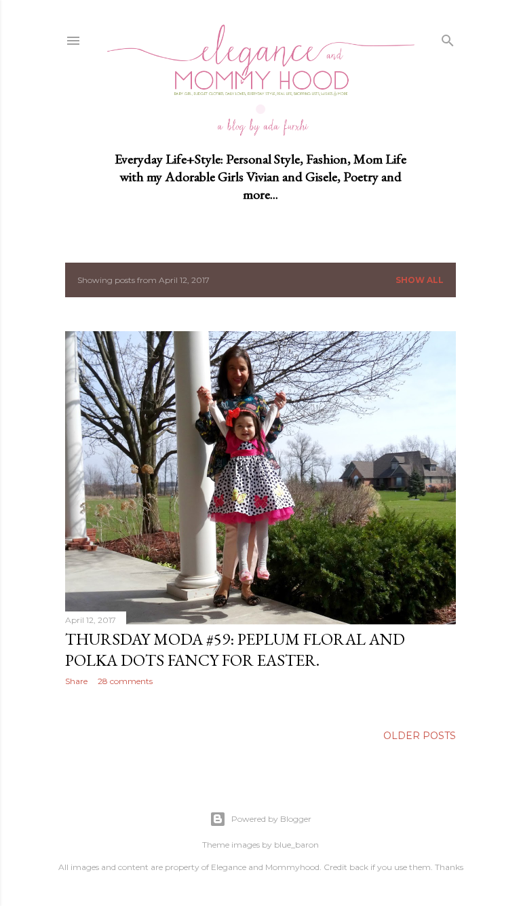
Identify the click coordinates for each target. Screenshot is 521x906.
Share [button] (76, 681)
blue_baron (296, 844)
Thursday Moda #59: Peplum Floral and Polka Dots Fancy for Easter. (235, 649)
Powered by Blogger (271, 819)
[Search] (448, 38)
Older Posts (419, 736)
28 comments (125, 681)
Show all (419, 280)
